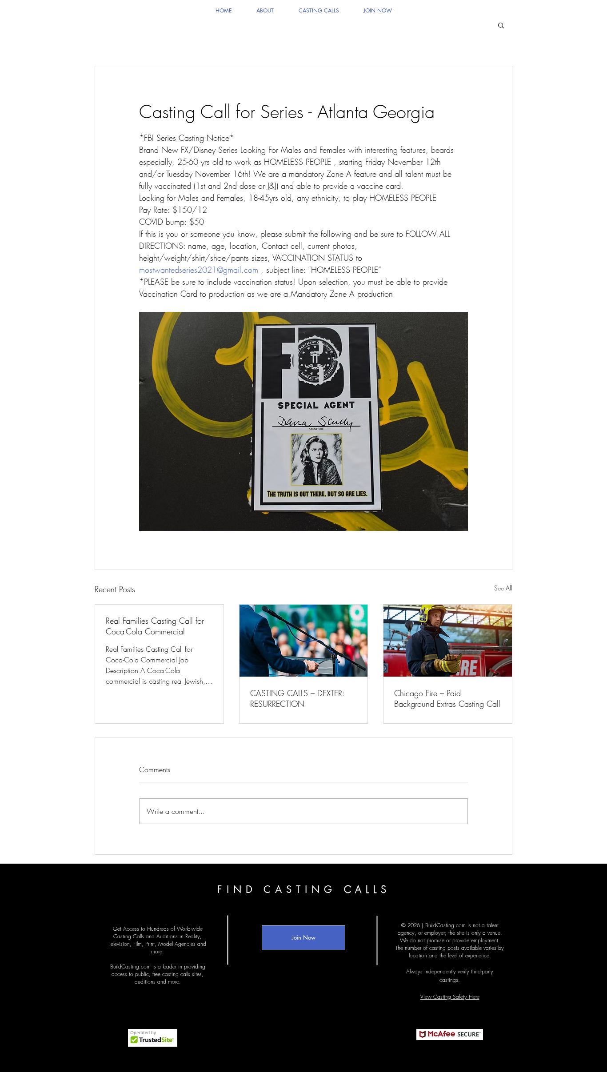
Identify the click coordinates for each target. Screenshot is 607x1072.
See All (503, 588)
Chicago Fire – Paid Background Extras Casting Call (447, 698)
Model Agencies (177, 944)
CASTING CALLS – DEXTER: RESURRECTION (297, 698)
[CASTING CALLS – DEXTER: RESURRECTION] (304, 641)
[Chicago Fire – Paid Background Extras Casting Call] (447, 641)
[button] (501, 24)
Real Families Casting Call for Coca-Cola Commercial (155, 626)
